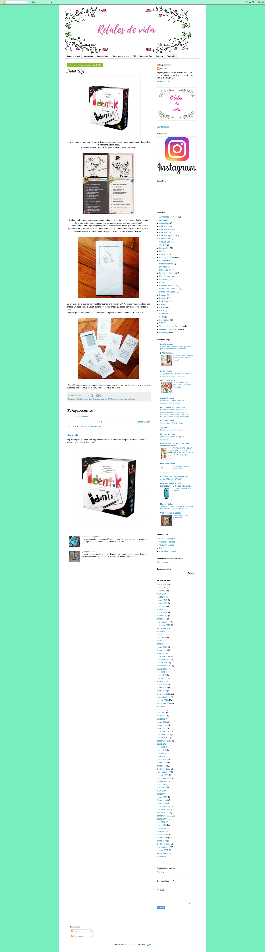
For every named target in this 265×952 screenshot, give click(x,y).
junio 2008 (161, 825)
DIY (134, 56)
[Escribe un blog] (91, 395)
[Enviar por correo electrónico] (88, 395)
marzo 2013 (162, 647)
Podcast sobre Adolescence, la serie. (174, 430)
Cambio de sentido (167, 542)
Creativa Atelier (167, 421)
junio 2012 (161, 675)
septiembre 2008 (164, 816)
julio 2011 (161, 710)
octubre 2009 (162, 775)
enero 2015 (162, 619)
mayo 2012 (161, 678)
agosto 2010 (162, 744)
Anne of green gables (168, 551)
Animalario (163, 220)
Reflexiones (164, 301)
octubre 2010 (162, 738)
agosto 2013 (162, 631)
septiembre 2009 (164, 778)
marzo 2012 (162, 685)
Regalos (162, 304)
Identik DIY (72, 435)
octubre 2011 (162, 700)
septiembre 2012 (164, 666)
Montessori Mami (167, 464)
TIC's (161, 323)
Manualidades (130, 399)
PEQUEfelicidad (167, 353)
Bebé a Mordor (166, 344)
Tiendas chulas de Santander (171, 326)
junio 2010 (161, 750)
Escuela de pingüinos (91, 537)
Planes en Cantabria (168, 292)
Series (162, 317)
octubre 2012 (162, 663)
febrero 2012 (162, 688)
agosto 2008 (162, 819)
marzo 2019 (162, 600)
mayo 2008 (161, 828)
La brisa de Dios (146, 56)
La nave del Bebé (167, 434)
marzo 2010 (162, 760)
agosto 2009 (162, 781)
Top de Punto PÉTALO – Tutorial (172, 423)
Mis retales (163, 279)
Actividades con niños (84, 399)
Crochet (162, 245)
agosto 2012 (162, 669)
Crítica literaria (165, 239)
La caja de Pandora (167, 273)
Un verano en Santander (169, 329)
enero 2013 (162, 653)
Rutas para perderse (121, 56)
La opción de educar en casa (172, 407)
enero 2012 (162, 691)
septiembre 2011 (164, 703)
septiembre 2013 (164, 628)
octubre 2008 (162, 813)
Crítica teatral (164, 242)
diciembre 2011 (163, 694)
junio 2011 (161, 713)
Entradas (77, 931)
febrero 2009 (162, 800)
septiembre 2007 (164, 853)
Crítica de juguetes (100, 399)
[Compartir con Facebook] (97, 395)
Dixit (161, 548)
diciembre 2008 (163, 806)
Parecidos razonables (168, 286)
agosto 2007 (162, 856)
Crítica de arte (165, 229)
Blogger (147, 945)
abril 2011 (161, 719)
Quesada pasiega (89, 552)
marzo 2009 (162, 797)
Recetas (162, 298)
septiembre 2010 (164, 741)
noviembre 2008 (164, 810)
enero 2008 (162, 841)
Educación (171, 56)
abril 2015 (161, 609)
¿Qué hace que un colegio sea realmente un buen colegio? (183, 358)
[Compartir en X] (94, 395)
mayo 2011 (161, 716)
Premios (162, 295)
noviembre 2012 (164, 659)
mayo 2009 (161, 791)
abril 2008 (161, 831)
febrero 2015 (162, 616)
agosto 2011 (162, 706)
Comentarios (78, 936)
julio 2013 (161, 634)
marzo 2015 (162, 613)
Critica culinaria (165, 226)
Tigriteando (165, 427)
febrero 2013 (162, 650)
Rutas (161, 311)
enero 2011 (162, 728)
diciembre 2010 (163, 731)
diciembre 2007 (163, 844)
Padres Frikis (166, 371)
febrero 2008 (162, 838)
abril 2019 (161, 597)
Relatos (162, 307)
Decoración (164, 248)
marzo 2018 (162, 603)
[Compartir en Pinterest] (100, 395)
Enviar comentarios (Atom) (90, 426)
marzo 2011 (162, 722)
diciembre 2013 (163, 625)
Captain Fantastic (166, 545)
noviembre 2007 (164, 847)
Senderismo (164, 314)
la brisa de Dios (165, 270)
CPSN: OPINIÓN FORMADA (171, 479)
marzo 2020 (162, 584)
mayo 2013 (161, 641)
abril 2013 (161, 644)
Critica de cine (165, 232)
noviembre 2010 (164, 735)
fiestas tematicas (117, 399)
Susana (163, 69)
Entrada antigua (143, 422)
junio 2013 (161, 638)
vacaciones (164, 332)
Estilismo (163, 261)
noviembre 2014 (164, 622)
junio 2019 (161, 591)
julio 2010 (161, 747)
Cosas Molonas (167, 398)
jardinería (163, 267)
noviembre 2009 (164, 772)
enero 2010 (162, 766)
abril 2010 (161, 756)
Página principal (73, 56)
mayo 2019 (161, 594)
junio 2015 (161, 606)
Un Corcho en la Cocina (170, 513)
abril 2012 (161, 681)
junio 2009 (161, 788)
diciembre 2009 (163, 769)
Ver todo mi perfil (164, 81)
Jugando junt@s (103, 56)
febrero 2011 (162, 725)
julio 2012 (161, 672)
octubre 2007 (162, 850)
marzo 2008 (162, 834)
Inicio (101, 422)
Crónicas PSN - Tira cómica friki (174, 477)
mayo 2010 (161, 753)
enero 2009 (162, 803)
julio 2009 (161, 785)
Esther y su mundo (167, 257)
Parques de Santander (168, 289)
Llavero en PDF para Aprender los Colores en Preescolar (182, 385)
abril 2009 (161, 794)
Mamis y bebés (166, 504)
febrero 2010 (162, 763)
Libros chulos (88, 56)
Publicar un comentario (80, 417)
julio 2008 (161, 822)
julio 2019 (161, 588)
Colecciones (164, 223)
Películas (159, 56)
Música (162, 282)
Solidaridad (164, 320)
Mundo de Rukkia (167, 380)
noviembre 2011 (164, 697)
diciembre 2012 (163, 656)
